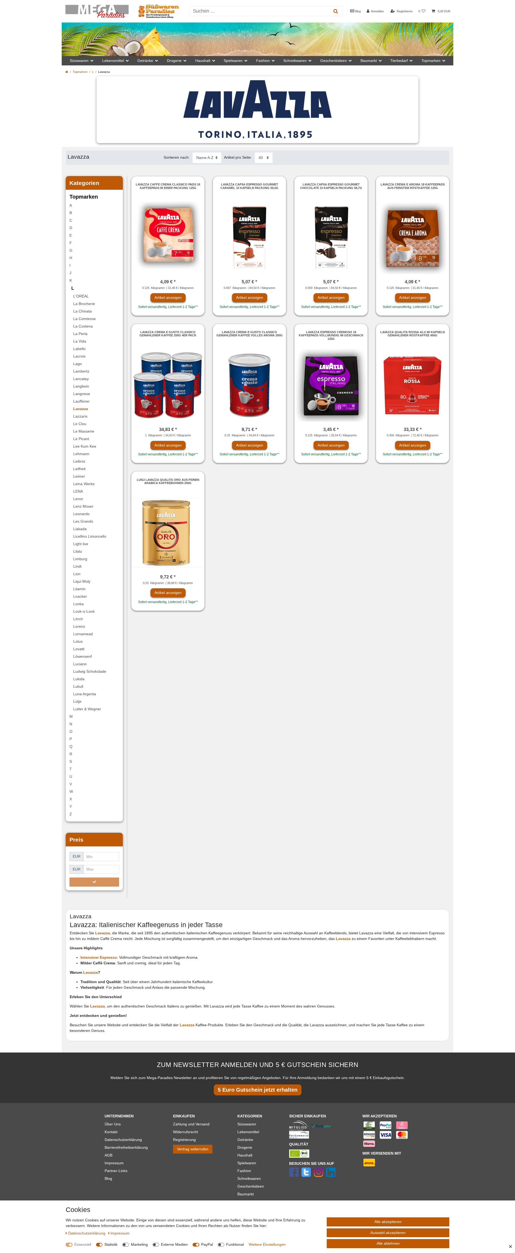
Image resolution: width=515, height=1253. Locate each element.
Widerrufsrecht (185, 1132)
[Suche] (336, 11)
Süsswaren (246, 1124)
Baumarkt (245, 1194)
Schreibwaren (249, 1178)
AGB (108, 1155)
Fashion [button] (263, 60)
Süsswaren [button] (79, 60)
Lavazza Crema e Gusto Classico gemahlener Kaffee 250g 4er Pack (167, 333)
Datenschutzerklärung (123, 1139)
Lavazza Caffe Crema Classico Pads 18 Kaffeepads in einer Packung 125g (168, 186)
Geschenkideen (250, 1186)
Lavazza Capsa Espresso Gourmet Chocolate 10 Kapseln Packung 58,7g (331, 186)
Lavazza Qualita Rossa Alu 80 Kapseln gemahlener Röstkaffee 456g (412, 333)
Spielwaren (246, 1163)
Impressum (114, 1163)
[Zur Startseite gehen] (66, 71)
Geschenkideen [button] (333, 60)
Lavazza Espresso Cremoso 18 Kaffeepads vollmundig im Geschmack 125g (331, 335)
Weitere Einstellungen (267, 1244)
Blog (357, 11)
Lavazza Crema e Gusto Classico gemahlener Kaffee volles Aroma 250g (249, 333)
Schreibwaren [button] (295, 60)
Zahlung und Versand (191, 1124)
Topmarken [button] (430, 60)
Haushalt (244, 1155)
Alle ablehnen (388, 1243)
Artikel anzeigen (168, 297)
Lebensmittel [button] (113, 60)
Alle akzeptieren (388, 1221)
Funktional (235, 1244)
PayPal (207, 1244)
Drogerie (244, 1147)
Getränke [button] (145, 60)
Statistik (110, 1244)
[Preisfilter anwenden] (94, 882)
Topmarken (80, 71)
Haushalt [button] (202, 60)
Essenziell (82, 1244)
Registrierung (184, 1139)
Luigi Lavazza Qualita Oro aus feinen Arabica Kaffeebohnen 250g (168, 481)
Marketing (139, 1244)
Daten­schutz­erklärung (87, 1233)
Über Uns (113, 1124)
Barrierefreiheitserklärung (126, 1147)
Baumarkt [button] (368, 60)
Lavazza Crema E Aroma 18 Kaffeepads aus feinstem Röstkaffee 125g (413, 186)
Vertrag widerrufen (192, 1149)
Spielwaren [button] (233, 60)
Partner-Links (116, 1171)
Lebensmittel (248, 1132)
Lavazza (102, 933)
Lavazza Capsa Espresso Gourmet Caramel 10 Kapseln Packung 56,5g (249, 186)
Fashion (244, 1171)
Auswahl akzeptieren (388, 1232)
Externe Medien (174, 1244)
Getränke (245, 1139)
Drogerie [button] (174, 60)
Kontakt (111, 1132)
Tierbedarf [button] (399, 60)
